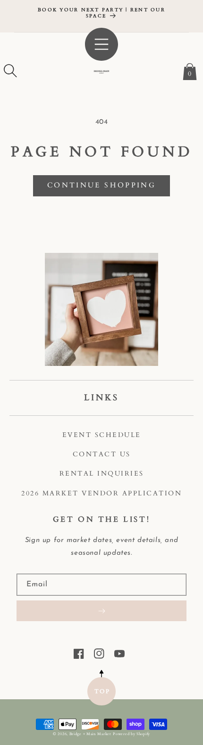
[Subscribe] (101, 610)
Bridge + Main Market (90, 734)
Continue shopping (101, 185)
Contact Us (102, 454)
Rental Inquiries (101, 473)
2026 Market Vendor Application (101, 493)
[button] (10, 70)
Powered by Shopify (131, 734)
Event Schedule (101, 434)
